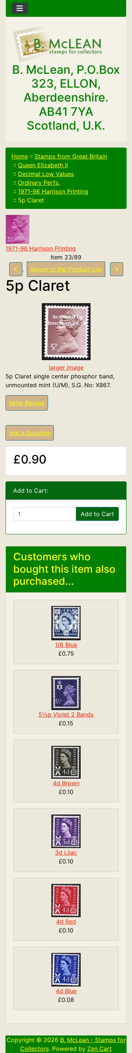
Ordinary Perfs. (39, 182)
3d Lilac (66, 852)
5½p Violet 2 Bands (66, 714)
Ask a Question (30, 432)
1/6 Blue (66, 644)
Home (19, 156)
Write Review (27, 403)
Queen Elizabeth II (43, 165)
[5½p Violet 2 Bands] (66, 692)
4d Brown (66, 783)
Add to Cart (97, 514)
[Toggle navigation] (20, 8)
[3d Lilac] (66, 830)
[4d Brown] (66, 761)
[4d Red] (66, 900)
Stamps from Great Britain (70, 156)
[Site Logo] (66, 44)
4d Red (66, 921)
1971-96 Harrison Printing (53, 191)
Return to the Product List (66, 269)
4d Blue (66, 991)
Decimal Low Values (46, 174)
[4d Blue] (66, 969)
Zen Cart (99, 1048)
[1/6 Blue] (66, 622)
